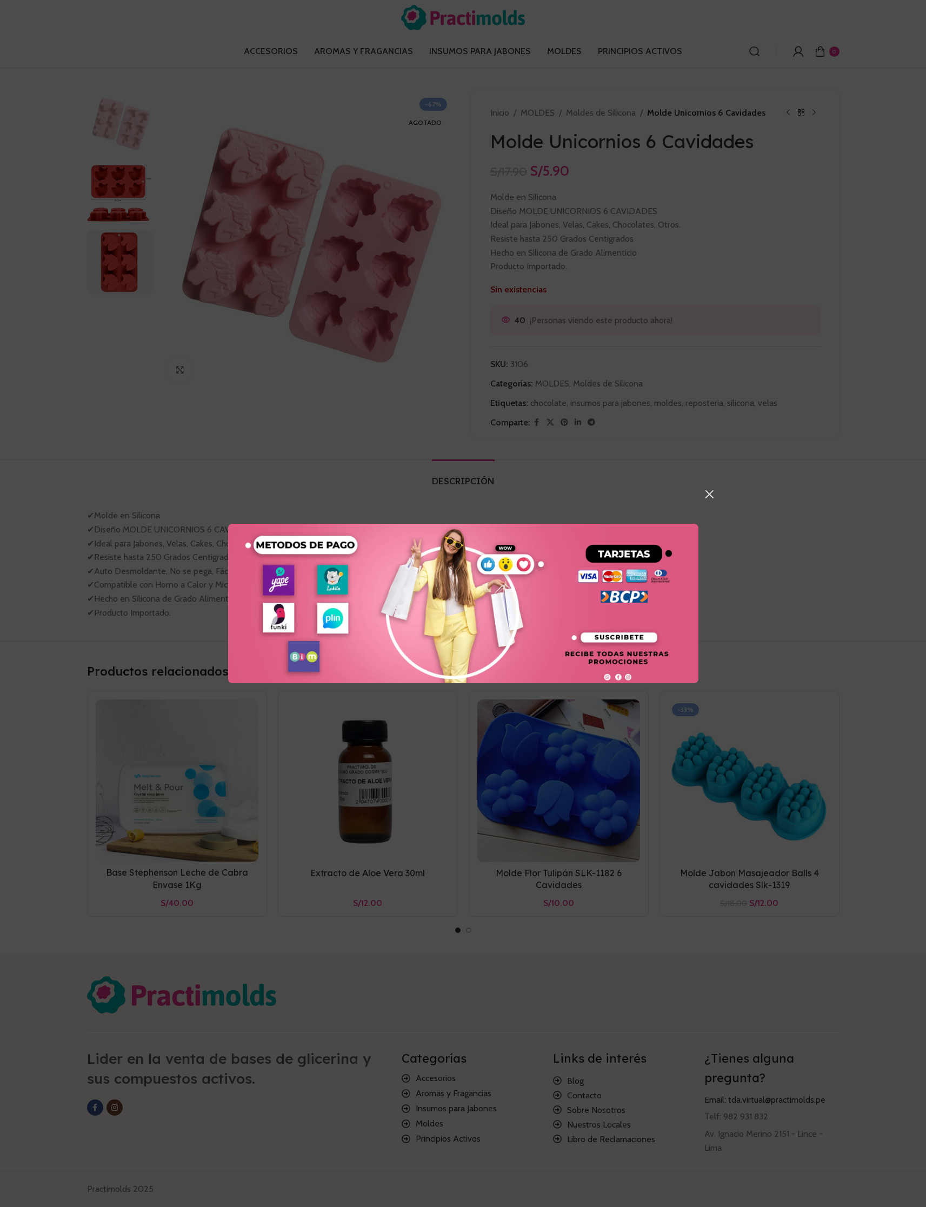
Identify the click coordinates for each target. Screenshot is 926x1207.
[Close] (709, 494)
